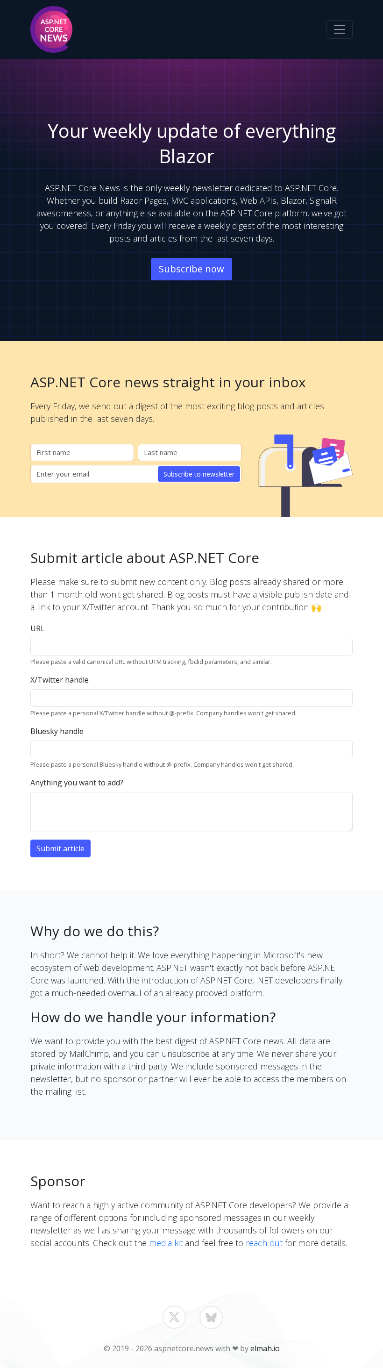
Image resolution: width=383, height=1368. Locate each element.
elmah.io (265, 1348)
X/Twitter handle (59, 680)
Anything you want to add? (76, 782)
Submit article (60, 848)
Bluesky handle (57, 731)
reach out (264, 1242)
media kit (166, 1242)
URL (37, 628)
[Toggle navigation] (339, 29)
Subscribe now (191, 269)
